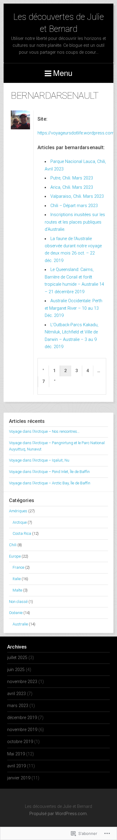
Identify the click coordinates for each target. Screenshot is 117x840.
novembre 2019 (22, 729)
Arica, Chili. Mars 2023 (71, 187)
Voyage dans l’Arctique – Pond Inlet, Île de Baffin (49, 471)
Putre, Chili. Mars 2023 (71, 178)
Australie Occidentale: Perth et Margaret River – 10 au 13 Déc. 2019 (73, 308)
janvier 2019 (18, 778)
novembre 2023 (22, 681)
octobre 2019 (20, 741)
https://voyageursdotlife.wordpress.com (76, 133)
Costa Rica (22, 533)
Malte (17, 590)
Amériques (18, 511)
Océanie (15, 612)
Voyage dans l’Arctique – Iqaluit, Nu (39, 460)
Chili (12, 545)
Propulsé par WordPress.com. (58, 813)
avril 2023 (16, 693)
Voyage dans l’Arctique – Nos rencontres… (44, 431)
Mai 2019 (16, 754)
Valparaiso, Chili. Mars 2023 (77, 196)
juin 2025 (16, 669)
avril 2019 (16, 766)
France (18, 567)
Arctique (20, 522)
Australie (20, 624)
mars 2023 (17, 705)
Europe (15, 556)
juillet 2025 (17, 657)
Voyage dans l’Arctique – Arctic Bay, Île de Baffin (49, 483)
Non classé (18, 601)
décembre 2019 (22, 717)
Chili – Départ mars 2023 (74, 205)
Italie (17, 579)
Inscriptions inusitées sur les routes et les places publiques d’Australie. (75, 222)
